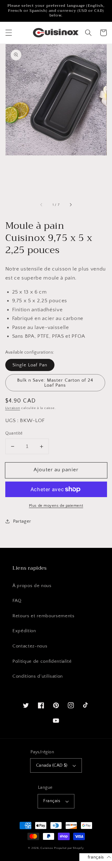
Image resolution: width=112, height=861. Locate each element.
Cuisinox (46, 847)
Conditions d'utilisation (37, 676)
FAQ (16, 600)
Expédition (24, 630)
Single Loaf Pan (30, 365)
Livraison (12, 408)
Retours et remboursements (43, 616)
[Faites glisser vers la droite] (70, 205)
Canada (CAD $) (52, 765)
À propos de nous (32, 585)
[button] (8, 32)
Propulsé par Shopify (69, 847)
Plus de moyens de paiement (56, 505)
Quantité (14, 433)
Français (51, 800)
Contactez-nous (29, 646)
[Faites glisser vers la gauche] (41, 205)
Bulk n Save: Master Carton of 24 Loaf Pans (55, 383)
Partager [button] (22, 521)
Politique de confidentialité (42, 661)
